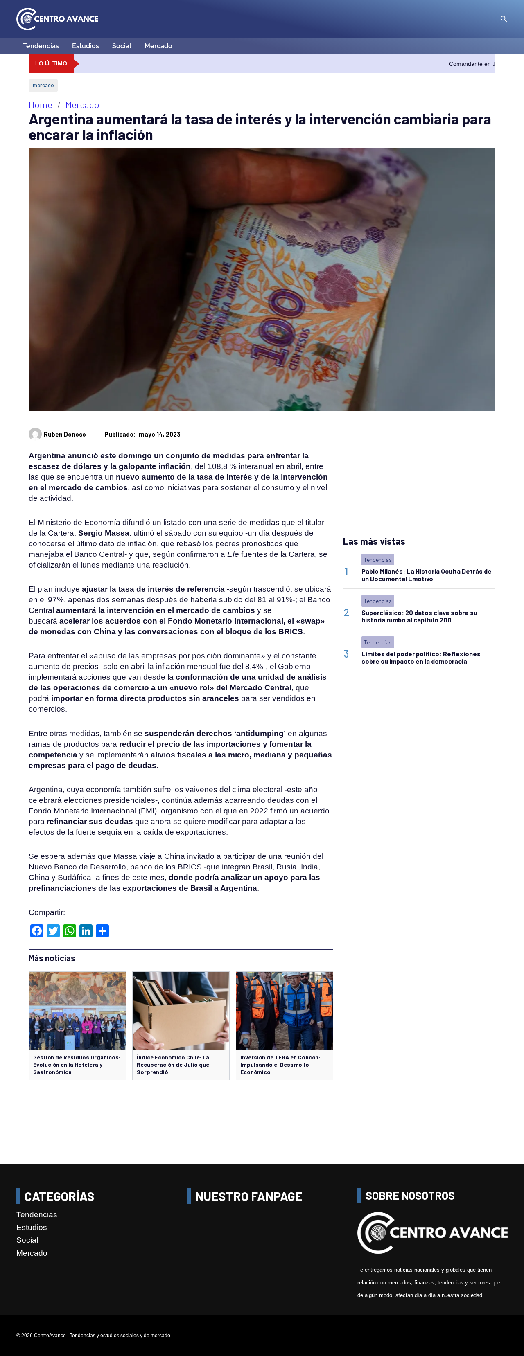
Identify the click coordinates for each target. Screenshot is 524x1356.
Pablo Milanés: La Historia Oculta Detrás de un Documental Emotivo (426, 574)
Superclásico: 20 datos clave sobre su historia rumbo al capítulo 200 (419, 616)
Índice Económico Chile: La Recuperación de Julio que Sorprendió (173, 1064)
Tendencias (41, 46)
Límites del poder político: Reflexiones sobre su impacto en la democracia (421, 657)
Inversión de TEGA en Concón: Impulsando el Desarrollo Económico (280, 1064)
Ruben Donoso (65, 434)
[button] (504, 19)
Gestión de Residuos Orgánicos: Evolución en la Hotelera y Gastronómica (76, 1064)
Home (40, 104)
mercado (43, 85)
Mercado (158, 46)
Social (121, 46)
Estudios (85, 46)
